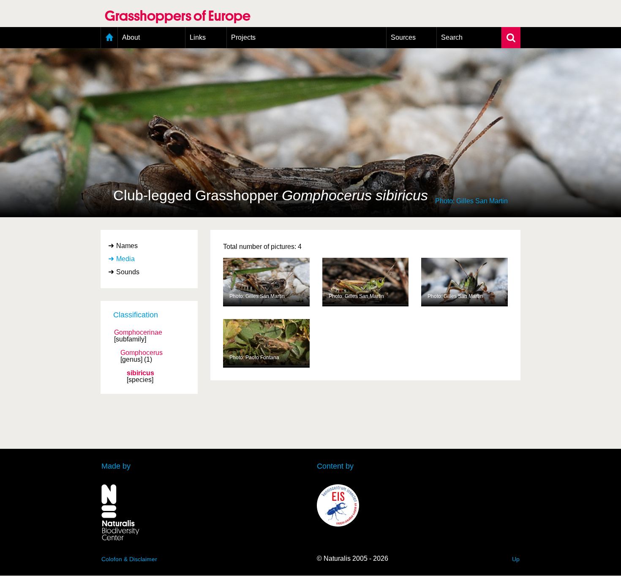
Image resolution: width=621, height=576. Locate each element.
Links (198, 37)
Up (516, 559)
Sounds (127, 272)
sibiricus (140, 373)
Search (452, 37)
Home (109, 37)
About (131, 37)
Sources (403, 37)
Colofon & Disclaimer (129, 559)
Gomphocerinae (138, 332)
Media (125, 258)
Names (127, 245)
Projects (243, 37)
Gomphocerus (141, 352)
